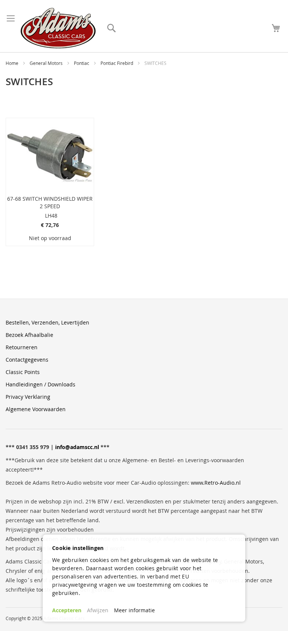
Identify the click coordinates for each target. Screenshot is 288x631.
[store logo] (58, 28)
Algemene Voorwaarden (36, 409)
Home (13, 63)
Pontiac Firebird (117, 63)
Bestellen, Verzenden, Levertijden (47, 322)
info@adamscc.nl (77, 447)
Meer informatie (134, 610)
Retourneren (22, 347)
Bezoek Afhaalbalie (29, 334)
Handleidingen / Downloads (40, 384)
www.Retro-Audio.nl (216, 482)
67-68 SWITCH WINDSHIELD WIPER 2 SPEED (50, 202)
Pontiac (82, 63)
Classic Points (23, 372)
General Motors (47, 63)
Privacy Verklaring (28, 396)
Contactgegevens (27, 359)
